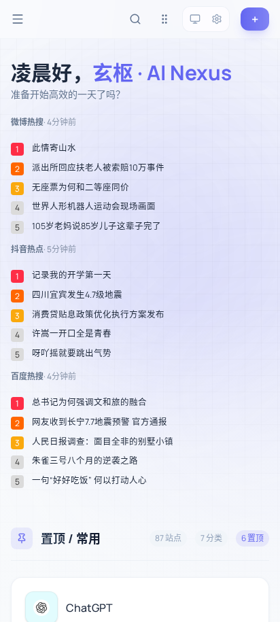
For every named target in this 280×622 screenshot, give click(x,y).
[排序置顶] (164, 19)
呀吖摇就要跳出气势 (71, 353)
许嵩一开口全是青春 (71, 333)
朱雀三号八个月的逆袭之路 (85, 460)
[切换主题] (195, 19)
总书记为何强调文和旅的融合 (89, 402)
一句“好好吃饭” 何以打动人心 (89, 480)
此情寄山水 (54, 148)
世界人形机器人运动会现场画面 (94, 206)
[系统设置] (216, 19)
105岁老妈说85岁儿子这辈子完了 (96, 226)
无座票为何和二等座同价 (80, 187)
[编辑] (250, 595)
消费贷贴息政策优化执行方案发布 (98, 314)
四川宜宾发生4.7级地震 (77, 295)
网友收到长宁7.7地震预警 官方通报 (99, 422)
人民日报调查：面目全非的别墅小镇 (102, 441)
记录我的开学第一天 (71, 275)
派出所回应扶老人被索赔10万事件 (98, 167)
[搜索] (135, 19)
